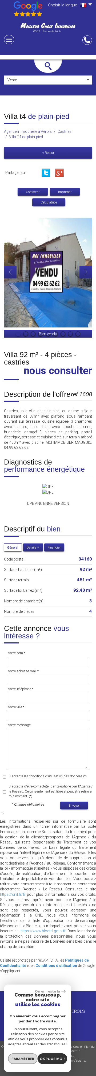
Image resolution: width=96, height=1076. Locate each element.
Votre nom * (16, 653)
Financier (54, 547)
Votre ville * (16, 707)
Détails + (32, 547)
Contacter (32, 192)
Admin (75, 1051)
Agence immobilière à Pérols (28, 131)
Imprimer (64, 192)
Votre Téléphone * (20, 689)
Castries (64, 131)
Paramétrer (22, 1058)
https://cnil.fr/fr (13, 894)
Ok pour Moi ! (52, 1058)
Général (12, 547)
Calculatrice (49, 202)
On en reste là (47, 991)
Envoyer (74, 805)
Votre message (19, 725)
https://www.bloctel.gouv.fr (43, 931)
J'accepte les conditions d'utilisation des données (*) (48, 776)
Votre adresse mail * (23, 671)
